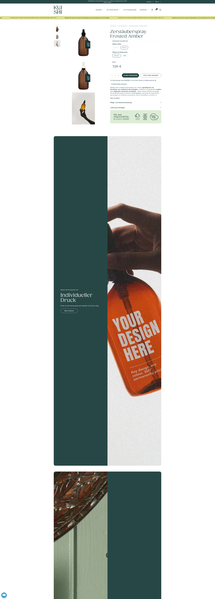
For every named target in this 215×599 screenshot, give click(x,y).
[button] (160, 10)
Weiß (124, 55)
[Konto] (152, 10)
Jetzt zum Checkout (150, 75)
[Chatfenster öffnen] (4, 595)
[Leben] (58, 10)
